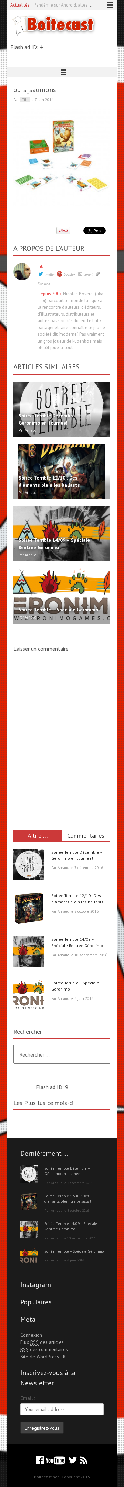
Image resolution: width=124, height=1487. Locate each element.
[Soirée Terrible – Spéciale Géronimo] (28, 996)
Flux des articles (42, 1342)
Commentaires (85, 835)
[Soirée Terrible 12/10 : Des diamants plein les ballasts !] (28, 909)
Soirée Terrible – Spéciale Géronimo (74, 1251)
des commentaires (44, 1349)
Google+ (69, 274)
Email (88, 274)
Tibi (41, 266)
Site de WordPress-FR (43, 1357)
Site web (44, 283)
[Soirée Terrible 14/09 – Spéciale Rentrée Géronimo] (28, 952)
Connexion (31, 1335)
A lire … (38, 835)
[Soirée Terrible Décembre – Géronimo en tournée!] (28, 865)
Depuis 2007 (49, 294)
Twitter (50, 274)
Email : (27, 1398)
